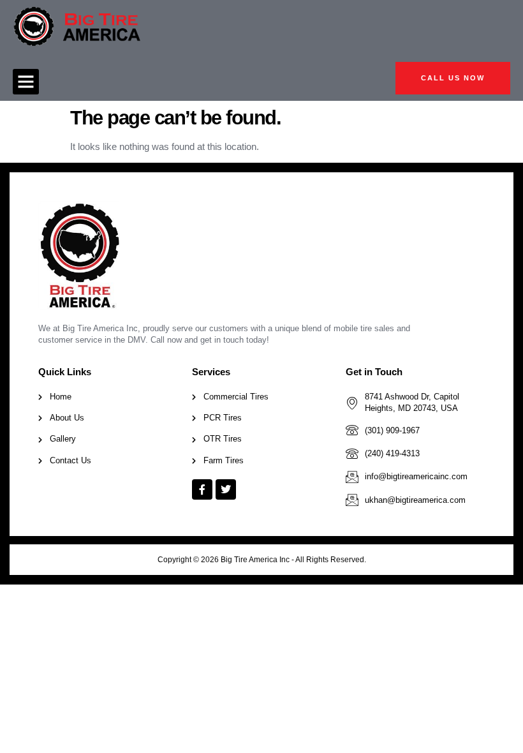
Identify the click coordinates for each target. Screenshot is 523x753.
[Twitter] (226, 489)
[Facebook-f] (202, 489)
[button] (26, 82)
